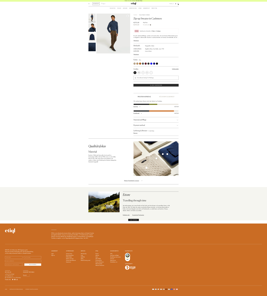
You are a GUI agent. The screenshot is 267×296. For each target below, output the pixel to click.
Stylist (82, 258)
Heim (97, 257)
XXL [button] (139, 72)
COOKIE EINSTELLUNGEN (31, 289)
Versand (112, 258)
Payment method (139, 125)
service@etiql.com (9, 275)
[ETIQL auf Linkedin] (14, 279)
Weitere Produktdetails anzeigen (131, 180)
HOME (140, 8)
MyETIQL (83, 257)
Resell (85, 260)
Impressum (68, 262)
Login (52, 253)
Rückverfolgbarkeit (166, 96)
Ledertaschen (133, 8)
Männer (97, 255)
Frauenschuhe (99, 260)
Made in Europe (69, 258)
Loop (82, 255)
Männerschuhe (99, 263)
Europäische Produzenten (138, 215)
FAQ (111, 253)
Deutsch (25, 275)
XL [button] (134, 72)
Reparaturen (113, 260)
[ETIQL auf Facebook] (12, 279)
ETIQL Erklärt (69, 257)
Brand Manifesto (70, 255)
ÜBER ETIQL (154, 8)
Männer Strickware (100, 265)
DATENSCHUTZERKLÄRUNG (16, 289)
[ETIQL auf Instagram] (17, 279)
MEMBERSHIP (96, 3)
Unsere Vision (69, 253)
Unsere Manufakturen (71, 260)
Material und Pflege (140, 120)
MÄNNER (125, 8)
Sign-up (53, 255)
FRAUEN (119, 8)
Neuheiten (112, 8)
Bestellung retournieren (115, 257)
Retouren (135, 133)
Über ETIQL (98, 258)
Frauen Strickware (100, 262)
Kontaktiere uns (113, 262)
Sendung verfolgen (114, 255)
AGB (6, 289)
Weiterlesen (136, 40)
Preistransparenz (144, 96)
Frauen (97, 253)
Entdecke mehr (126, 215)
